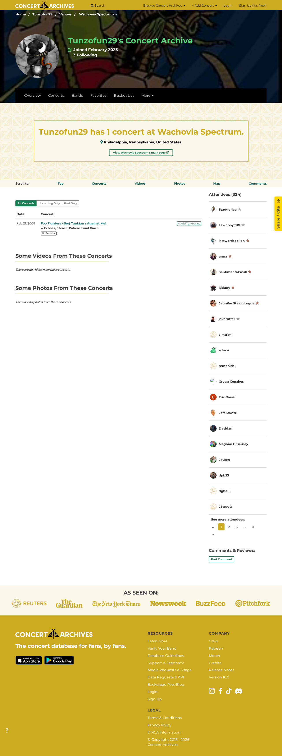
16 (253, 527)
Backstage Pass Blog (166, 684)
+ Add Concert (203, 5)
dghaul (224, 491)
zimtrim (225, 335)
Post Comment (221, 559)
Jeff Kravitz (228, 413)
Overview (32, 95)
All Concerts (26, 203)
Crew (213, 641)
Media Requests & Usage (170, 670)
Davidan (225, 428)
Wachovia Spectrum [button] (97, 14)
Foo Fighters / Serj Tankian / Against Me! (73, 223)
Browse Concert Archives (163, 5)
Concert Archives (163, 745)
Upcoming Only (49, 203)
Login (228, 5)
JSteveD (225, 507)
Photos (179, 183)
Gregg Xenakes (231, 382)
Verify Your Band (162, 648)
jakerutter (227, 319)
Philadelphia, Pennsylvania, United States (143, 142)
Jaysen (224, 460)
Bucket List (124, 95)
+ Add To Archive (189, 223)
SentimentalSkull (233, 272)
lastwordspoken (232, 241)
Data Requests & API (166, 677)
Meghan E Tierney (233, 444)
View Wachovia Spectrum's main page (139, 152)
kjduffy (224, 288)
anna (223, 256)
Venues (65, 14)
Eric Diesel (227, 397)
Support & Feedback (166, 663)
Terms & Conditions (165, 718)
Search (99, 5)
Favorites (98, 95)
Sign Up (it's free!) (253, 5)
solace (224, 350)
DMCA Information (164, 732)
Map (216, 183)
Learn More (157, 641)
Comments (258, 183)
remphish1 (227, 366)
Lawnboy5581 (229, 225)
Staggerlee (228, 209)
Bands (77, 95)
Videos (140, 183)
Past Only (70, 203)
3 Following (85, 55)
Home (20, 14)
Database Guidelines (166, 656)
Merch (214, 656)
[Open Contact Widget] (7, 730)
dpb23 (224, 475)
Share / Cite (278, 217)
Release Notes (221, 670)
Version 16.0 (219, 677)
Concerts (56, 95)
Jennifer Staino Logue (236, 303)
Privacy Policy (159, 725)
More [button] (146, 95)
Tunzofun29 (42, 14)
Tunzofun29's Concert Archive (130, 40)
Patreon (216, 648)
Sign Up (155, 699)
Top (61, 183)
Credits (215, 663)
